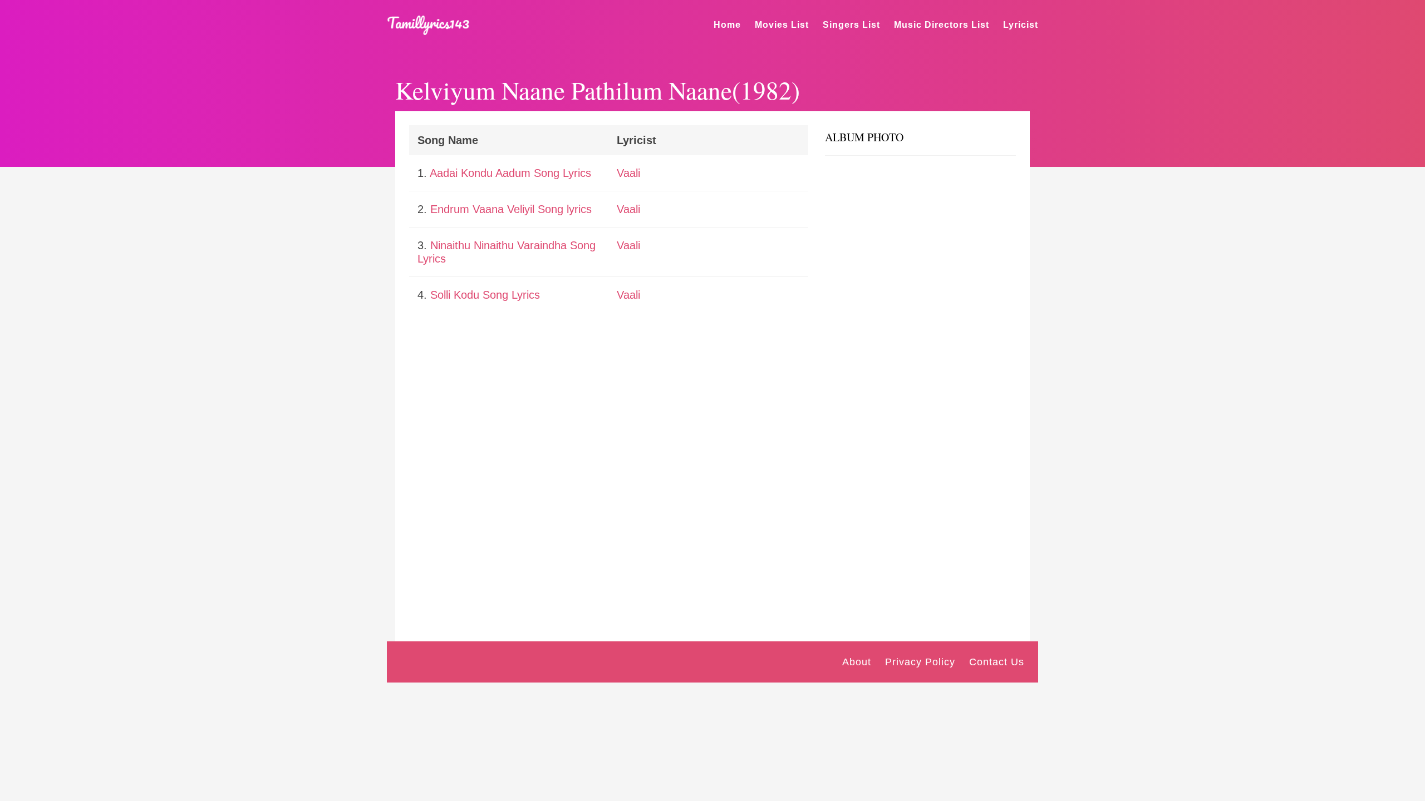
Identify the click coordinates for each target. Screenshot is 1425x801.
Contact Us (996, 662)
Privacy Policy (920, 662)
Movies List (782, 24)
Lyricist (1020, 24)
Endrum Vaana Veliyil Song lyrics (511, 209)
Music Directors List (941, 24)
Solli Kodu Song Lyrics (485, 295)
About (856, 662)
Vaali (628, 173)
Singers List (851, 24)
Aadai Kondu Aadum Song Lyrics (510, 173)
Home (727, 24)
